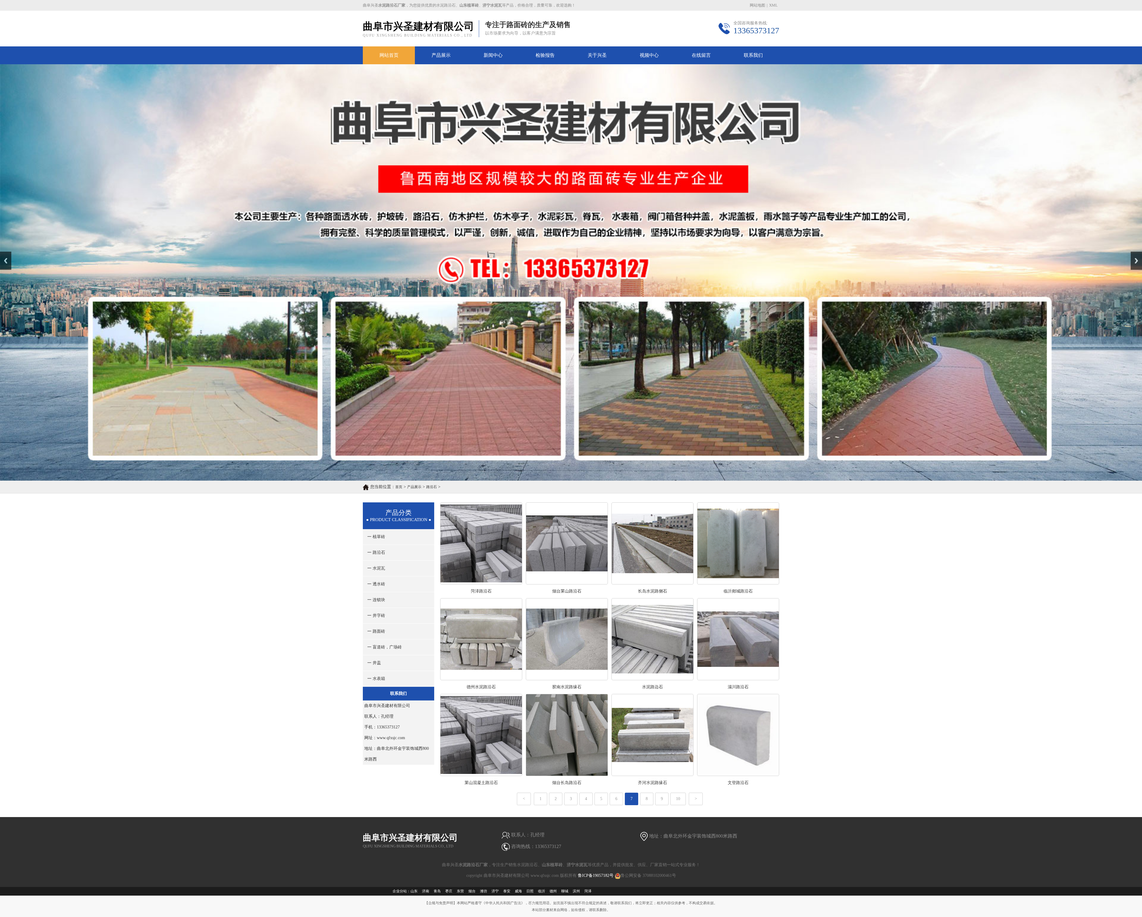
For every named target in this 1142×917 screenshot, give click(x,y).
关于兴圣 (597, 55)
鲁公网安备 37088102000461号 (648, 875)
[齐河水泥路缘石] (652, 774)
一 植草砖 (376, 536)
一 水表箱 (376, 678)
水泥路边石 (652, 687)
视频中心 (649, 55)
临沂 (541, 891)
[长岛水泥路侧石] (652, 583)
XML (773, 5)
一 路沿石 (376, 552)
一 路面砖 (376, 631)
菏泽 (588, 891)
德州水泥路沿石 (481, 687)
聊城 (564, 891)
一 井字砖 (376, 615)
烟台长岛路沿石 (566, 782)
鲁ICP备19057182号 (596, 875)
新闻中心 (493, 55)
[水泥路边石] (652, 678)
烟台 (472, 891)
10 (678, 799)
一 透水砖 (376, 584)
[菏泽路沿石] (481, 583)
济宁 (495, 891)
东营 (460, 891)
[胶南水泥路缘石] (567, 678)
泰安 (506, 891)
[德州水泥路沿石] (481, 678)
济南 (425, 891)
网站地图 (757, 5)
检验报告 (545, 55)
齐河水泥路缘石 (652, 782)
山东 (414, 891)
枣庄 (448, 891)
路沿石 (431, 487)
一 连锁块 (376, 600)
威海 (518, 891)
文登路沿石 (738, 782)
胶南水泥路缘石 (566, 687)
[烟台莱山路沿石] (567, 583)
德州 (553, 891)
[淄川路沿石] (738, 678)
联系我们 (753, 55)
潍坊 (483, 891)
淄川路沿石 (738, 687)
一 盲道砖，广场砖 (384, 647)
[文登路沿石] (738, 774)
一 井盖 (374, 663)
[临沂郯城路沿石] (738, 583)
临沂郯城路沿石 (738, 591)
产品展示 (441, 55)
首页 (398, 487)
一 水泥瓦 (376, 568)
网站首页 (389, 55)
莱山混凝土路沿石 (481, 782)
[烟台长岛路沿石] (567, 774)
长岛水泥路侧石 (652, 591)
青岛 (437, 891)
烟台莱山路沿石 (566, 591)
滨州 (576, 891)
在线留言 (701, 55)
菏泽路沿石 (481, 591)
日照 (530, 891)
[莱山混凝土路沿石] (481, 774)
